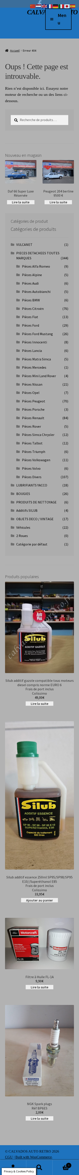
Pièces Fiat (30, 317)
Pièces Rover (31, 426)
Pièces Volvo (31, 468)
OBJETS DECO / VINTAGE (35, 519)
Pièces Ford (30, 325)
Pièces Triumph (33, 451)
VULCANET (24, 244)
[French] (50, 6)
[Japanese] (67, 6)
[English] (44, 6)
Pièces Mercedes (34, 367)
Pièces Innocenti (34, 342)
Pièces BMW (31, 300)
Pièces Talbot (32, 443)
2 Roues (22, 535)
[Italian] (61, 6)
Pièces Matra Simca (36, 359)
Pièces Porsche (33, 409)
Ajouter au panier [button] (39, 900)
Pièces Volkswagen (36, 460)
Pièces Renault (33, 418)
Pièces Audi (30, 283)
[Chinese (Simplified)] (33, 6)
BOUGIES (23, 493)
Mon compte (13, 1167)
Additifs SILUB (27, 510)
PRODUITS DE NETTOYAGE (36, 502)
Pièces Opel (31, 392)
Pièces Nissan (32, 384)
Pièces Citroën (33, 308)
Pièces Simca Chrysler (38, 434)
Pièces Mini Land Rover (39, 376)
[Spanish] (73, 6)
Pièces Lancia (32, 350)
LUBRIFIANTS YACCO (31, 485)
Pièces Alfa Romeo (36, 266)
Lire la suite (20, 202)
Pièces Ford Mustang (37, 334)
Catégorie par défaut (31, 544)
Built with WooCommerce (33, 1157)
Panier (61, 1163)
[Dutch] (38, 6)
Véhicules (23, 527)
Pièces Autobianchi (36, 291)
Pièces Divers (31, 477)
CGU (9, 1157)
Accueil (15, 50)
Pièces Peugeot (33, 401)
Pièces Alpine (32, 275)
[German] (56, 6)
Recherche (39, 1167)
